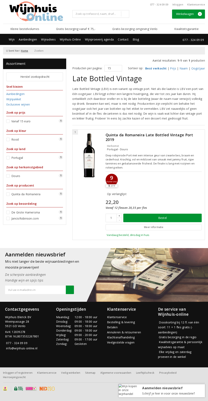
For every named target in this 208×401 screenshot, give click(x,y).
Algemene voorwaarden (115, 372)
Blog (136, 39)
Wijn (12, 39)
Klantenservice (196, 4)
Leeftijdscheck (145, 372)
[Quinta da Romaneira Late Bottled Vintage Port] (89, 155)
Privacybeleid (168, 372)
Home (24, 50)
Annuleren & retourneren (124, 332)
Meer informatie (153, 227)
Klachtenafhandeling (121, 337)
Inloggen (177, 4)
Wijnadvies (48, 39)
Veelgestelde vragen (120, 342)
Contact (123, 39)
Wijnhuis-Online (70, 39)
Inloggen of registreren (17, 372)
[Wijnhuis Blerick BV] (36, 11)
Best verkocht (156, 68)
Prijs (173, 68)
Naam (184, 68)
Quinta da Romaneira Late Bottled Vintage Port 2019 (149, 137)
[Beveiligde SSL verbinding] (31, 389)
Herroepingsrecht (14, 377)
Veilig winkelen (70, 372)
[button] (112, 180)
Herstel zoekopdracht (35, 77)
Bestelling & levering (121, 322)
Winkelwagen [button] (188, 14)
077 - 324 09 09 (159, 4)
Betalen (112, 327)
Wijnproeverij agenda (99, 39)
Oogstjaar (198, 68)
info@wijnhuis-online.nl (21, 348)
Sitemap (90, 372)
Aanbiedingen (28, 39)
